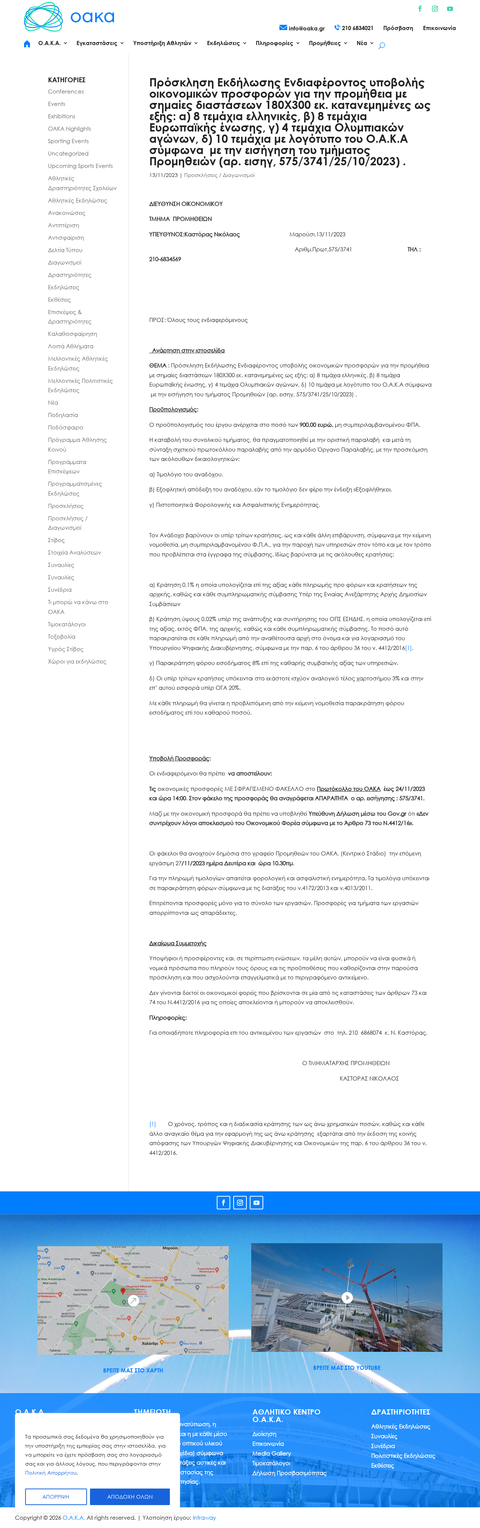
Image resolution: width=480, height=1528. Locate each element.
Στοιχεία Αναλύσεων (74, 552)
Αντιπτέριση (63, 225)
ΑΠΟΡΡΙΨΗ (55, 1496)
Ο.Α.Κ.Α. (74, 1517)
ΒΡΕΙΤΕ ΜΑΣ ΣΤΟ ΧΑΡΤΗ (133, 1370)
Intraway (204, 1517)
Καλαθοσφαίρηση (72, 333)
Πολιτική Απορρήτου (50, 1472)
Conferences (66, 91)
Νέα (53, 402)
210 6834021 (357, 27)
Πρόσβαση (398, 28)
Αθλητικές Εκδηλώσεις (77, 200)
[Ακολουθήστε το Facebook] (420, 9)
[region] (97, 1463)
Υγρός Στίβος (66, 649)
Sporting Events (68, 141)
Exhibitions (61, 116)
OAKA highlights (69, 128)
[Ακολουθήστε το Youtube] (450, 9)
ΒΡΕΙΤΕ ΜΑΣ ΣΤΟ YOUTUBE (347, 1367)
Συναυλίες (61, 564)
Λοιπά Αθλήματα (70, 346)
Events (56, 103)
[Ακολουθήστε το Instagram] (435, 9)
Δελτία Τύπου (65, 250)
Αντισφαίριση (66, 237)
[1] (408, 647)
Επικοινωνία (439, 28)
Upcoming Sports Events (80, 165)
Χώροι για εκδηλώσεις (77, 661)
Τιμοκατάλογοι (67, 624)
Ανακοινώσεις (67, 212)
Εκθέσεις (59, 299)
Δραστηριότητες (70, 274)
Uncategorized (68, 153)
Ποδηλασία (63, 415)
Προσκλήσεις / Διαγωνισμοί (219, 174)
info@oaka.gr (306, 28)
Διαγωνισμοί (64, 262)
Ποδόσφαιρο (65, 427)
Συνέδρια (60, 589)
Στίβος (56, 540)
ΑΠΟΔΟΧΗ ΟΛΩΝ (130, 1496)
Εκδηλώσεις (64, 287)
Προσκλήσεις (66, 505)
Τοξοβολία (61, 636)
